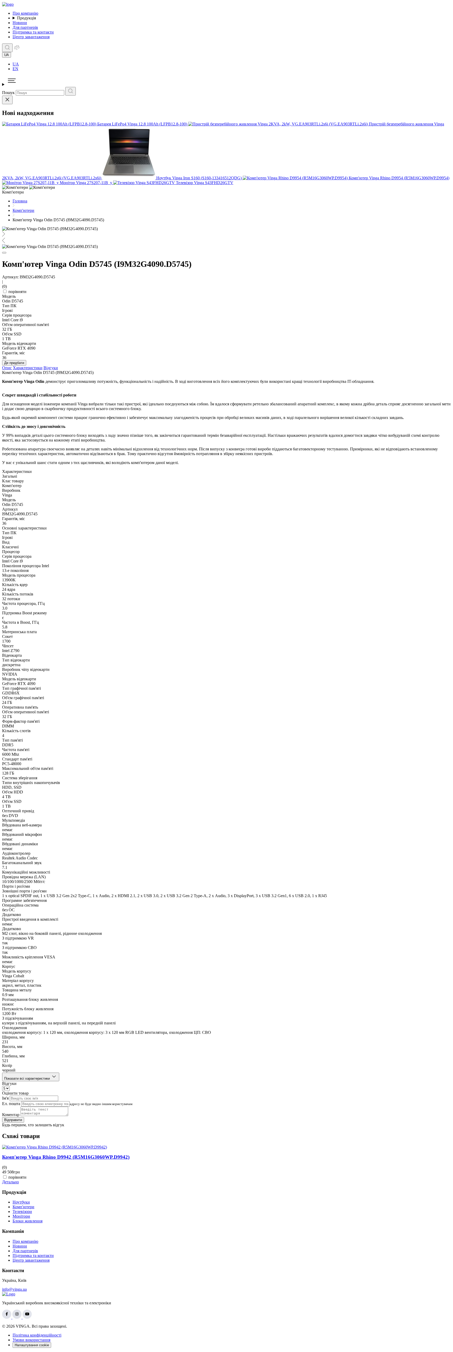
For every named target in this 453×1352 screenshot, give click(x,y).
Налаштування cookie (32, 1345)
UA (16, 64)
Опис (7, 368)
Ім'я (5, 1098)
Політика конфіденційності (37, 1335)
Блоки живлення (27, 1221)
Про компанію (25, 13)
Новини (20, 22)
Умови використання (31, 1340)
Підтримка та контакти (33, 32)
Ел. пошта (11, 1103)
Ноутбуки (21, 1202)
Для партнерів (25, 27)
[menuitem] (232, 64)
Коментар (10, 1114)
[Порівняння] (17, 49)
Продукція (26, 18)
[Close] (7, 100)
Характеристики (27, 368)
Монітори (21, 1216)
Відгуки (51, 368)
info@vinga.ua (14, 1289)
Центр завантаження (31, 37)
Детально (10, 1182)
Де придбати (14, 363)
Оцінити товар (15, 1093)
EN (15, 69)
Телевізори (22, 1211)
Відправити (13, 1120)
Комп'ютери (23, 1207)
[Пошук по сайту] (7, 47)
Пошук (8, 92)
